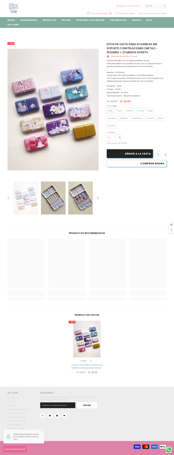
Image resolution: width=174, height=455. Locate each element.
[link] (158, 154)
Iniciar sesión (144, 13)
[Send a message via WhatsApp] (169, 450)
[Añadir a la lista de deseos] (90, 361)
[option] (53, 109)
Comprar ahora (152, 163)
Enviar (87, 405)
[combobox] (153, 6)
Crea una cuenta (159, 13)
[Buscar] (156, 6)
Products (20, 32)
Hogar (10, 32)
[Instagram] (49, 415)
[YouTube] (64, 415)
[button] (8, 198)
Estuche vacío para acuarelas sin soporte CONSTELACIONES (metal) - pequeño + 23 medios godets (87, 367)
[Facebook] (42, 415)
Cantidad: (111, 132)
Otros (119, 86)
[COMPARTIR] (164, 155)
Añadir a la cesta (138, 153)
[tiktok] (57, 415)
